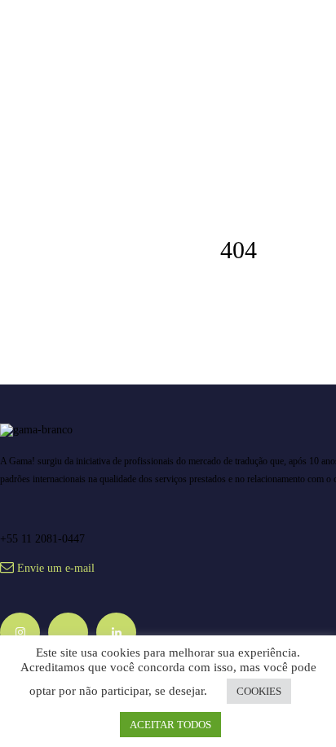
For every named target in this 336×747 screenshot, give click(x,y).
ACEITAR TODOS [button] (170, 724)
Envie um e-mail (56, 568)
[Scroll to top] (307, 648)
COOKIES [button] (259, 691)
